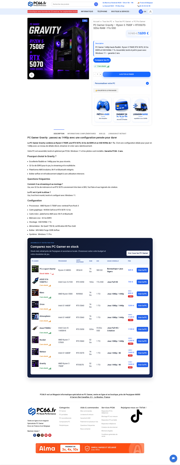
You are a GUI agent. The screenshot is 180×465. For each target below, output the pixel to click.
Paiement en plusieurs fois (89, 422)
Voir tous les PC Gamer (138, 253)
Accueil (96, 21)
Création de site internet (109, 427)
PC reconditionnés (65, 418)
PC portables (63, 414)
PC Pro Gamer (139, 21)
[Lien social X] (38, 435)
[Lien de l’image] (42, 411)
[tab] (59, 132)
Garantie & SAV (85, 418)
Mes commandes (86, 411)
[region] (90, 316)
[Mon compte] (150, 11)
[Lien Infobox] (90, 394)
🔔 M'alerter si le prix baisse (105, 90)
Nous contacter (85, 429)
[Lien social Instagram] (42, 435)
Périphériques (64, 425)
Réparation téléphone (109, 424)
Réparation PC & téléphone (107, 412)
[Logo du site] (37, 4)
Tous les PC (107, 21)
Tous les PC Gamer (123, 21)
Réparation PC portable (109, 420)
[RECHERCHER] (96, 4)
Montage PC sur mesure (110, 416)
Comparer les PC (102, 60)
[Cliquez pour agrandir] (31, 75)
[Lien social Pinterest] (49, 435)
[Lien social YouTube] (46, 435)
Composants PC (64, 422)
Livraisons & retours (86, 414)
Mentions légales (107, 431)
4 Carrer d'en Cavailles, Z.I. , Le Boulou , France (90, 397)
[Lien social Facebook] (34, 435)
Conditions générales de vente (109, 435)
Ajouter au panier (126, 74)
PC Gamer (62, 411)
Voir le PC (142, 270)
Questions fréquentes (87, 425)
